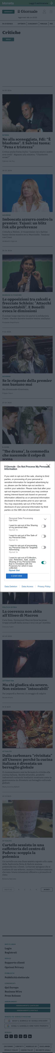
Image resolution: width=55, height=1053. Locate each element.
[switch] (43, 526)
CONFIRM (16, 576)
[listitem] (27, 519)
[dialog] (27, 526)
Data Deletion (11, 586)
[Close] (49, 467)
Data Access (27, 586)
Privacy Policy (44, 586)
